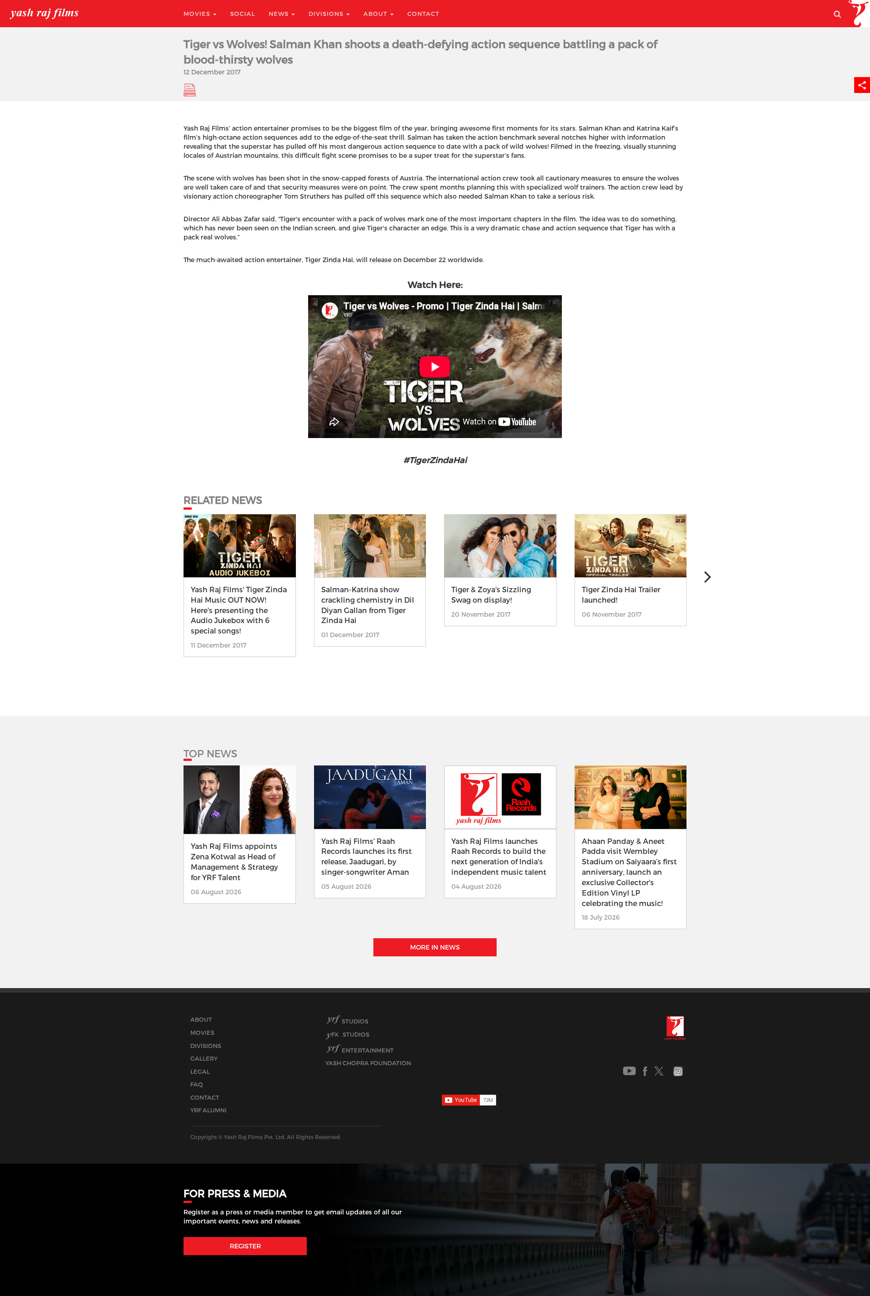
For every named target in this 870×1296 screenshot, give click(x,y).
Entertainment (368, 1050)
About (376, 13)
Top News (210, 753)
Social (242, 13)
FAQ (196, 1084)
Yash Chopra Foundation (368, 1063)
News (279, 13)
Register (245, 1246)
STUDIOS (350, 1034)
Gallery (204, 1058)
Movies (198, 13)
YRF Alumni (208, 1110)
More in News (435, 947)
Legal (200, 1071)
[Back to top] (841, 1268)
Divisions (327, 13)
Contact (423, 13)
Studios (355, 1021)
